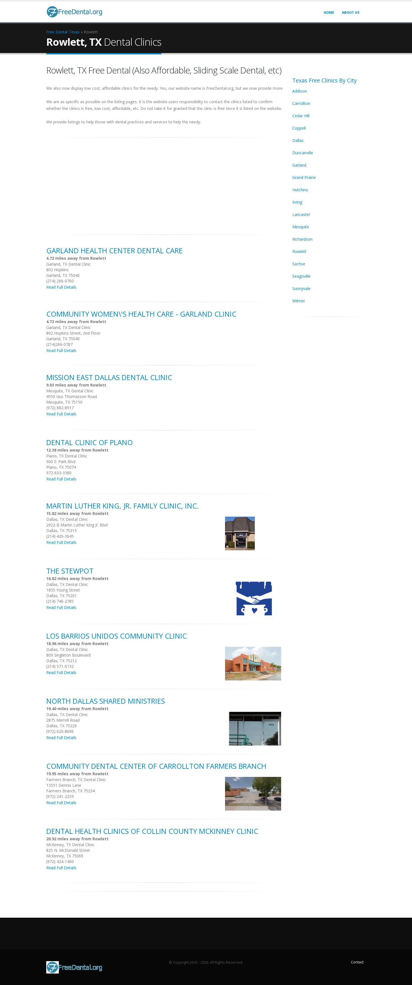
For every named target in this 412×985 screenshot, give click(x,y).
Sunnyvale (301, 288)
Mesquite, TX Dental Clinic (70, 390)
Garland (299, 165)
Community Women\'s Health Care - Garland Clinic (141, 314)
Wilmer (298, 300)
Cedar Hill (300, 115)
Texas (74, 31)
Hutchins (300, 189)
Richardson (302, 239)
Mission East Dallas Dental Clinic (109, 377)
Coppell (299, 128)
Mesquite (300, 226)
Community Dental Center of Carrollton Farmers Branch (156, 766)
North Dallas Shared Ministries (105, 701)
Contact (357, 962)
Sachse (298, 263)
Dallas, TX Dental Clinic (67, 519)
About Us (350, 12)
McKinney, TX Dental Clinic (70, 844)
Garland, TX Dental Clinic (68, 264)
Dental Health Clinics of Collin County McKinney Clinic (152, 831)
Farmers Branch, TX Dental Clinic (76, 779)
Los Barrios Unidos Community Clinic (116, 636)
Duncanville (302, 152)
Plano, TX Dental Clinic (66, 456)
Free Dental (57, 31)
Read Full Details (61, 287)
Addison (299, 91)
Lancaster (301, 214)
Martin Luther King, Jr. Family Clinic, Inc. (122, 505)
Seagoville (301, 276)
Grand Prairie (304, 177)
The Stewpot (69, 571)
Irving (297, 202)
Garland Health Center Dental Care (114, 250)
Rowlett (299, 251)
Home (329, 12)
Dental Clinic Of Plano (89, 442)
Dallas (298, 140)
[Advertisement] (165, 183)
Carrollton (301, 103)
